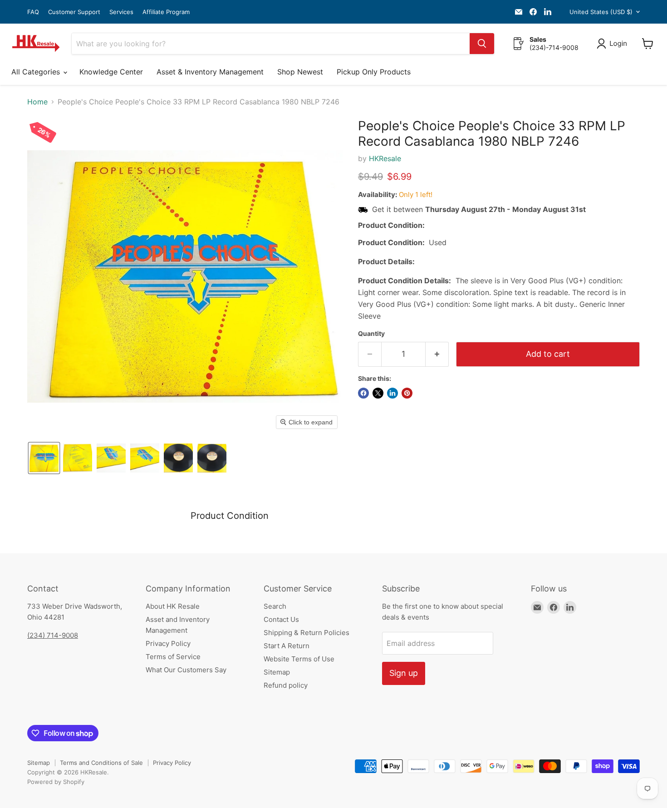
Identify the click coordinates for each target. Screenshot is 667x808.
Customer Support (74, 12)
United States (601, 11)
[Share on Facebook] (363, 393)
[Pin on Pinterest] (407, 393)
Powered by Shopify (55, 781)
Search (275, 606)
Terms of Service (173, 656)
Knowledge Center (111, 71)
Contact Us (281, 619)
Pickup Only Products (374, 71)
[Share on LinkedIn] (392, 393)
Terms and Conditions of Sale (101, 762)
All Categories (36, 71)
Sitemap (277, 672)
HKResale (385, 158)
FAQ (33, 12)
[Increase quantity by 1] (437, 354)
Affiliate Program (166, 12)
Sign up (403, 673)
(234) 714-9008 (52, 635)
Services (121, 12)
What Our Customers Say (186, 669)
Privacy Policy (168, 643)
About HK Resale (173, 606)
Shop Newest (300, 71)
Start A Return (286, 645)
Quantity (371, 333)
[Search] (482, 43)
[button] (614, 43)
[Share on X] (378, 393)
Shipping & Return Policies (306, 632)
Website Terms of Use (299, 659)
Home (37, 102)
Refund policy (286, 685)
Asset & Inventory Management (210, 71)
